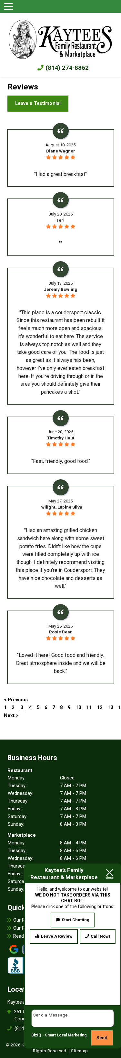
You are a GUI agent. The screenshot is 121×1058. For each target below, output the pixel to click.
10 (78, 707)
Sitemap (79, 1050)
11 (89, 707)
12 (100, 707)
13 (110, 707)
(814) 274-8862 (66, 67)
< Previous (16, 700)
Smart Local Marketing (65, 1035)
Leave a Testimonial (38, 103)
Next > (11, 715)
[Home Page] (60, 38)
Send (102, 1037)
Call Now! (100, 936)
